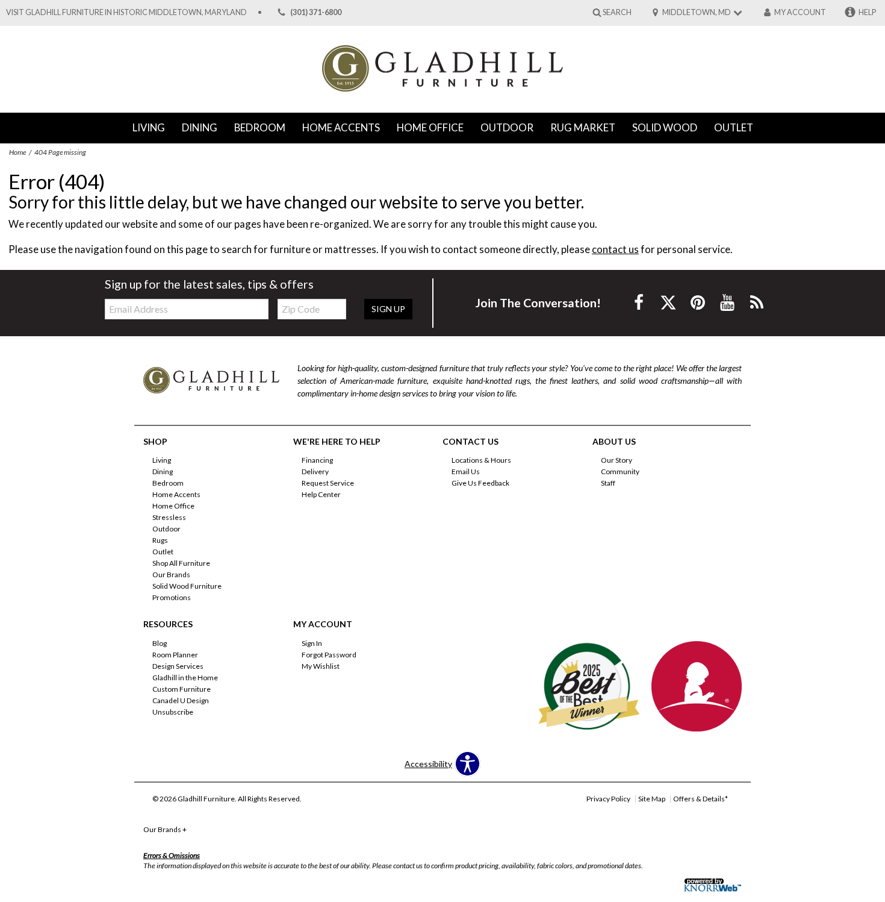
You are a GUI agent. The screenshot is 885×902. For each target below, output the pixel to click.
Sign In (312, 643)
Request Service (328, 482)
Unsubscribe (172, 711)
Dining (199, 127)
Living (148, 127)
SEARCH (617, 11)
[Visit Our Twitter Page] (669, 302)
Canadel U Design (180, 700)
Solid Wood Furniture (187, 585)
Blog (159, 643)
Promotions (171, 597)
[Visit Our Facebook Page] (639, 302)
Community (620, 471)
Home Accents (341, 127)
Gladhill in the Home (185, 677)
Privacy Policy (608, 798)
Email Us (466, 471)
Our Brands (171, 574)
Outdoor (506, 127)
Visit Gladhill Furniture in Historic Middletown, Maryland (126, 12)
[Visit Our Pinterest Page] (698, 302)
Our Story (616, 460)
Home (17, 152)
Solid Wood (664, 127)
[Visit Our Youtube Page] (728, 302)
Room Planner (175, 654)
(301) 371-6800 (315, 12)
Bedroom (259, 127)
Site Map (651, 798)
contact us (615, 249)
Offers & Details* (700, 798)
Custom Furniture (181, 689)
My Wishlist (321, 666)
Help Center (321, 494)
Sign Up (388, 309)
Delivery (315, 471)
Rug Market (582, 127)
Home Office (430, 127)
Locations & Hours (481, 460)
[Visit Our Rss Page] (756, 302)
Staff (608, 482)
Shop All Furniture (181, 563)
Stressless (169, 517)
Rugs (160, 540)
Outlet (733, 127)
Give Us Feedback (480, 482)
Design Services (177, 666)
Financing (317, 460)
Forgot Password (329, 654)
